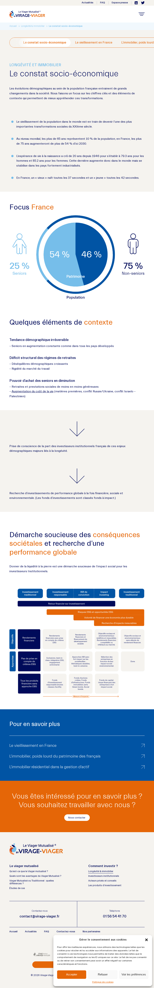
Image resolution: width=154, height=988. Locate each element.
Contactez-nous (66, 931)
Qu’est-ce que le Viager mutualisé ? (28, 871)
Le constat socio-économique (44, 42)
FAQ (102, 2)
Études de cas (17, 888)
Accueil (13, 26)
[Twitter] (143, 2)
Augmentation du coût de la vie (33, 391)
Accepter (71, 974)
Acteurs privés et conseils (102, 880)
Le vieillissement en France (93, 42)
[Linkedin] (136, 2)
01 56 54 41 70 (114, 916)
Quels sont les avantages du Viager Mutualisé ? (35, 876)
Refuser (103, 974)
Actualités (87, 2)
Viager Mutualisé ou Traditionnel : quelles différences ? (31, 882)
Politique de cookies (102, 982)
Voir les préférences (134, 974)
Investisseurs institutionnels (103, 876)
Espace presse (120, 2)
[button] (146, 940)
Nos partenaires (91, 931)
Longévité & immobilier (100, 871)
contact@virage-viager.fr (40, 916)
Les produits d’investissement (104, 885)
